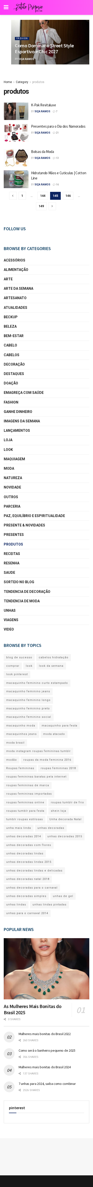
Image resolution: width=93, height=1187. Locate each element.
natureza (13, 478)
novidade (12, 487)
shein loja (58, 810)
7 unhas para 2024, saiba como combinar (47, 1083)
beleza (10, 326)
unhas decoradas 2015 (64, 836)
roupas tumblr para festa (25, 810)
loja (8, 440)
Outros (11, 497)
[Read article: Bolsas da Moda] (16, 158)
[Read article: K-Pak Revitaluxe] (16, 111)
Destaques (14, 374)
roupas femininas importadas (29, 793)
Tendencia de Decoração (27, 592)
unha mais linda (18, 828)
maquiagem (14, 459)
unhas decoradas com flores (28, 845)
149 (41, 206)
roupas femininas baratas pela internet (36, 776)
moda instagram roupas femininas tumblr (38, 751)
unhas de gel (63, 896)
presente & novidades (24, 525)
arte (8, 279)
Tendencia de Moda (22, 601)
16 (57, 184)
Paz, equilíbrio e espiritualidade (34, 516)
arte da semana (18, 288)
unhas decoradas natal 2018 (27, 879)
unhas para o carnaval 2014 (27, 913)
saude (9, 573)
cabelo (10, 345)
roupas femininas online (25, 802)
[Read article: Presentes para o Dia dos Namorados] (16, 133)
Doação (11, 383)
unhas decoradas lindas (24, 853)
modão (11, 759)
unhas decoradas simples (26, 896)
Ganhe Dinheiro (18, 412)
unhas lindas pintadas (49, 904)
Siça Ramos (26, 59)
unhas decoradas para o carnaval (32, 887)
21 (57, 132)
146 (68, 196)
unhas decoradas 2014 (23, 836)
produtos (38, 82)
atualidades (15, 308)
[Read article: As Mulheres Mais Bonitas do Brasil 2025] (46, 968)
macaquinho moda (20, 725)
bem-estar (14, 336)
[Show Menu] (6, 7)
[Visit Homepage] (28, 7)
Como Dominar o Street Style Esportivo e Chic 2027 (44, 48)
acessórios (14, 260)
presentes (14, 535)
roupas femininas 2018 (58, 768)
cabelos (11, 355)
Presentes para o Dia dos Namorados (58, 126)
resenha (11, 563)
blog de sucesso (19, 657)
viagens (11, 620)
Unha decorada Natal (65, 819)
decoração (14, 364)
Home (8, 82)
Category (22, 82)
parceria (12, 506)
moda (9, 468)
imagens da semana (22, 421)
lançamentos (17, 431)
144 (42, 196)
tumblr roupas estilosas (24, 819)
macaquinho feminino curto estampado (37, 683)
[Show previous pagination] (13, 196)
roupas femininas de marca (27, 785)
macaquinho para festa (59, 725)
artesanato (15, 298)
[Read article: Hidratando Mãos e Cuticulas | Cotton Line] (16, 179)
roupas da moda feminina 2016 (47, 759)
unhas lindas (16, 904)
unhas (10, 610)
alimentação (16, 270)
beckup (11, 317)
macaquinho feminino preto (28, 708)
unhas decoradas (50, 828)
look (8, 450)
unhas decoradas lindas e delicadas (34, 870)
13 (57, 158)
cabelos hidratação (53, 657)
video (9, 629)
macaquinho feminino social (28, 717)
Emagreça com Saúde (24, 393)
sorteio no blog (19, 582)
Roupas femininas (20, 768)
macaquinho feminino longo (28, 700)
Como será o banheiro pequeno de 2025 (47, 1050)
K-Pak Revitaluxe (43, 105)
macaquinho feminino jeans (28, 691)
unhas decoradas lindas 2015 (28, 862)
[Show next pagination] (52, 206)
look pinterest (17, 674)
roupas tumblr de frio (67, 802)
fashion (22, 38)
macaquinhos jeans (21, 734)
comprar (12, 665)
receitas (12, 554)
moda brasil (15, 742)
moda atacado (54, 734)
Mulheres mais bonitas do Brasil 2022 (45, 1034)
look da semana (51, 665)
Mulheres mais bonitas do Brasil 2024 (45, 1067)
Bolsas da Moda (42, 151)
